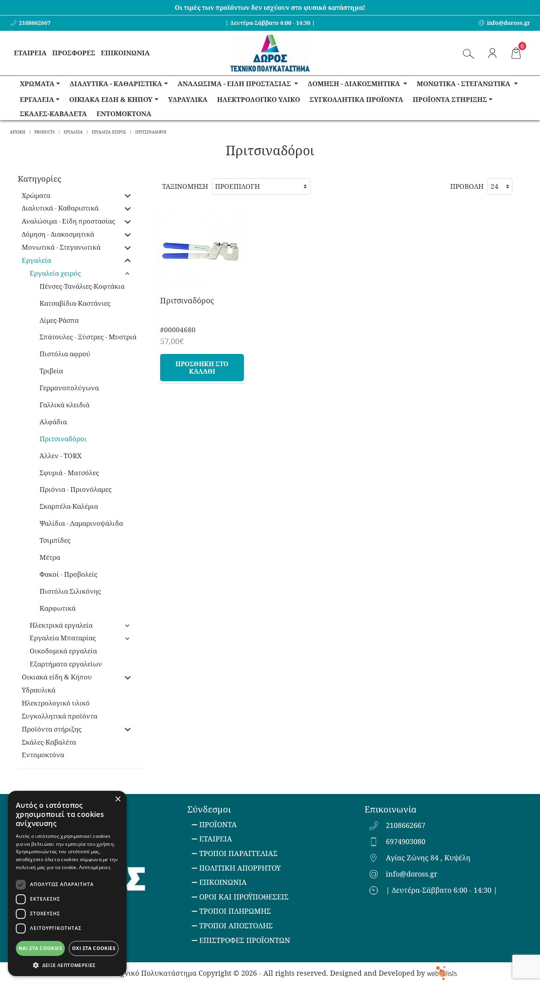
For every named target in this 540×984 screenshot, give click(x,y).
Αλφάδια (53, 421)
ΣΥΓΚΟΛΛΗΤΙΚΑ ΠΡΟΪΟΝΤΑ (356, 99)
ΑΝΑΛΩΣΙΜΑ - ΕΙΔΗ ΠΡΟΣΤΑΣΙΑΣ (235, 83)
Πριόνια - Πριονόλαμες (75, 489)
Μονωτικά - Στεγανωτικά (61, 247)
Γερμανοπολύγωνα (69, 387)
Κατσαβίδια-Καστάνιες (75, 303)
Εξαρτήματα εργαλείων (66, 663)
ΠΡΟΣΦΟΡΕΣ (73, 52)
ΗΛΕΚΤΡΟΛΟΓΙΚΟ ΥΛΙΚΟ (258, 99)
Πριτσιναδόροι (63, 438)
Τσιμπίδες (55, 540)
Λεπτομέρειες (95, 867)
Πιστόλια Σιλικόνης (70, 591)
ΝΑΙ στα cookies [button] (40, 948)
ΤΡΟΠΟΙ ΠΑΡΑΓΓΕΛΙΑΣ (238, 853)
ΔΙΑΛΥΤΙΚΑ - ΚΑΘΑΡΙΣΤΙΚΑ (116, 83)
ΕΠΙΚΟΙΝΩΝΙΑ (125, 52)
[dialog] (67, 883)
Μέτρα (50, 557)
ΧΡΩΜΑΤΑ (37, 83)
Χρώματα (36, 195)
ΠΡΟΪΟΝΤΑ (218, 824)
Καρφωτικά (58, 608)
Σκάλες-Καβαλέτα (49, 742)
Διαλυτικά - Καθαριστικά (60, 208)
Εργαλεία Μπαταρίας (63, 637)
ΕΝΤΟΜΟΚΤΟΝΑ (123, 113)
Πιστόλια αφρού (65, 353)
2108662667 (405, 825)
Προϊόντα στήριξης (51, 729)
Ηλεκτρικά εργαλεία (61, 625)
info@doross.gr (411, 874)
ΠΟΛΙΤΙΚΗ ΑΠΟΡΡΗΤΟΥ (240, 868)
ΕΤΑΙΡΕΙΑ (30, 52)
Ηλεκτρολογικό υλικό (56, 702)
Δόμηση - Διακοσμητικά (58, 234)
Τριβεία (51, 370)
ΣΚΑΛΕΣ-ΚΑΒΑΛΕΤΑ (53, 113)
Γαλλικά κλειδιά (64, 404)
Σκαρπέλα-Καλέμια (69, 506)
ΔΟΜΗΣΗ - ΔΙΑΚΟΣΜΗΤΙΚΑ (355, 83)
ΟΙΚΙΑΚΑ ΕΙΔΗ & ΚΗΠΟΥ (111, 99)
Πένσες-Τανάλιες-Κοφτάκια (82, 286)
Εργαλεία (36, 260)
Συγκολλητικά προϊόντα (59, 716)
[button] (67, 964)
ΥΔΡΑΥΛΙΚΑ (188, 99)
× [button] (118, 799)
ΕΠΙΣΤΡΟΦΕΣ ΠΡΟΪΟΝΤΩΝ (244, 940)
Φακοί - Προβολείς (68, 574)
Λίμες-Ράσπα (59, 320)
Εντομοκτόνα (43, 754)
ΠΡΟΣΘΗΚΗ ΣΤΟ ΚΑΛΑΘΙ (202, 367)
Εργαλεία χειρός (55, 273)
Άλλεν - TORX (60, 455)
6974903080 (405, 841)
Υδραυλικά (38, 689)
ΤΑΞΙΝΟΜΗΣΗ (185, 186)
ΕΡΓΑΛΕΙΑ (37, 99)
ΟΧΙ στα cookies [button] (93, 948)
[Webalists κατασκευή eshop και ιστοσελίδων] (442, 972)
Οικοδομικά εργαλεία (63, 650)
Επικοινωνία (390, 809)
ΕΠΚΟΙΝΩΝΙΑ (223, 882)
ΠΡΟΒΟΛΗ (466, 186)
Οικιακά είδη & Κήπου (57, 676)
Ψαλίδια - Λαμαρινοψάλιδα (81, 523)
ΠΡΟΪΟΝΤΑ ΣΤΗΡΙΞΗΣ (450, 99)
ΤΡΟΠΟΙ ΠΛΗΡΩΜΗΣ (235, 911)
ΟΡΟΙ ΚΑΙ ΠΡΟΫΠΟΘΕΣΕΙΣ (244, 896)
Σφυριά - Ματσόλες (69, 472)
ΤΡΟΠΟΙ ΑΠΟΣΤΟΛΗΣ (236, 925)
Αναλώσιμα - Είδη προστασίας (68, 221)
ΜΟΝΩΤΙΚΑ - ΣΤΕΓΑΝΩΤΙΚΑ (464, 83)
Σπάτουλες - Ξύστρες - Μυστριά (88, 336)
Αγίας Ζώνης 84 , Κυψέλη (428, 858)
